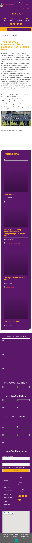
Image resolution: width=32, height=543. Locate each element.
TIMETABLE (7, 484)
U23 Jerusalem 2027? (12, 322)
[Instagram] (17, 24)
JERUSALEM (7, 494)
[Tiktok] (21, 24)
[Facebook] (11, 24)
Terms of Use (19, 484)
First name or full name (7, 456)
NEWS (5, 477)
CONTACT (7, 505)
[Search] (28, 29)
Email (3, 461)
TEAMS (6, 480)
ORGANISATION (8, 498)
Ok (16, 540)
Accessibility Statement (19, 490)
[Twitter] (14, 24)
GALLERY (6, 501)
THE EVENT (7, 487)
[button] (3, 29)
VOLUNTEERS (8, 491)
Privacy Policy (19, 478)
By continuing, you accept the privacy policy (15, 467)
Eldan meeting (9, 194)
